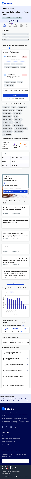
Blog (3, 435)
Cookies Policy (12, 476)
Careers (26, 476)
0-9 (27, 400)
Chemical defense (7, 134)
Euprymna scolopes (7, 119)
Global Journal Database (8, 441)
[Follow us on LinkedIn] (11, 426)
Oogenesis (19, 110)
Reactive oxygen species (8, 110)
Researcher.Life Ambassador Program (11, 438)
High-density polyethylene (21, 128)
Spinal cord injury (22, 107)
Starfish (13, 107)
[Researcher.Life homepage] (15, 408)
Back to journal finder (8, 8)
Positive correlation (7, 131)
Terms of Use (20, 476)
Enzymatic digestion (7, 128)
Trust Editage (5, 444)
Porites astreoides (7, 116)
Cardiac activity (17, 113)
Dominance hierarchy (18, 125)
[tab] (15, 353)
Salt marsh (17, 122)
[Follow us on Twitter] (6, 426)
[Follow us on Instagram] (15, 426)
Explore (14, 95)
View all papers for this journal (15, 283)
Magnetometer (18, 119)
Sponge (15, 116)
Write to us (15, 461)
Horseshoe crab (6, 125)
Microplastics (6, 107)
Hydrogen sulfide (6, 113)
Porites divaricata (18, 131)
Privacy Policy (5, 476)
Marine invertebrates (7, 122)
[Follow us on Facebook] (2, 426)
